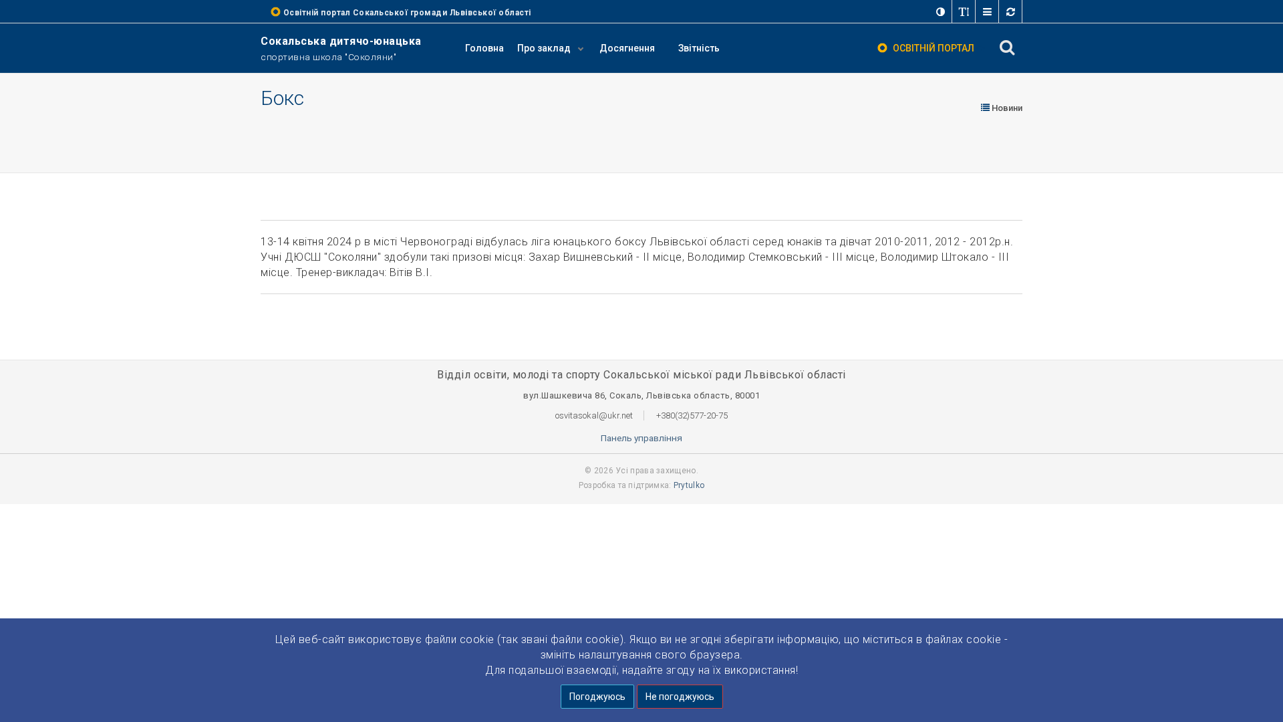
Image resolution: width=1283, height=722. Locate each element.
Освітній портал (933, 48)
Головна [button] (484, 48)
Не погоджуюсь (680, 696)
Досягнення (627, 48)
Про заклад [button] (545, 48)
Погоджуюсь (597, 696)
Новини (1006, 108)
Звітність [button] (699, 48)
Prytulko (689, 485)
